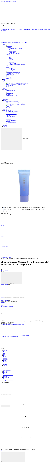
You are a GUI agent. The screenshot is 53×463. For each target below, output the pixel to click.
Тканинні (11, 59)
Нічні (10, 57)
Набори (5, 98)
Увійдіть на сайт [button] (4, 284)
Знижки (5, 125)
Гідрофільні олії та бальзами (15, 48)
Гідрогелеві (11, 60)
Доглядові (11, 68)
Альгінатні (11, 62)
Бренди (5, 109)
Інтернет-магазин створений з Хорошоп (10, 336)
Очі (4, 81)
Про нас (8, 29)
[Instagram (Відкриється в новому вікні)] (11, 41)
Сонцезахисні (12, 69)
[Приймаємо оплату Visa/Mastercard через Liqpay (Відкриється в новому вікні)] (12, 324)
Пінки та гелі (12, 49)
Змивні (10, 58)
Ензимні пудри (12, 52)
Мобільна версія (25, 335)
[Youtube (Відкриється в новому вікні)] (31, 41)
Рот (4, 88)
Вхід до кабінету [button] (7, 370)
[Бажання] (26, 17)
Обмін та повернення (23, 29)
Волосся (5, 79)
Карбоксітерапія (12, 63)
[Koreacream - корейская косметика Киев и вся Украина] (7, 319)
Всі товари (3, 29)
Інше (4, 100)
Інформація (35, 29)
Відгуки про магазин (8, 380)
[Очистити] (11, 144)
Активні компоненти (8, 110)
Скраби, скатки (12, 51)
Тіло (4, 80)
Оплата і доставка (14, 29)
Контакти (30, 29)
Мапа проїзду (4, 450)
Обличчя (5, 44)
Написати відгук (4, 270)
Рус (4, 27)
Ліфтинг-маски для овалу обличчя (17, 64)
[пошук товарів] (11, 133)
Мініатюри (5, 99)
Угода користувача (42, 29)
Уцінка (5, 126)
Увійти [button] (2, 297)
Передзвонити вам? (5, 406)
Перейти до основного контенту (8, 1)
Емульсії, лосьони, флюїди (15, 70)
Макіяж (5, 89)
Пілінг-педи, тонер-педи (14, 53)
